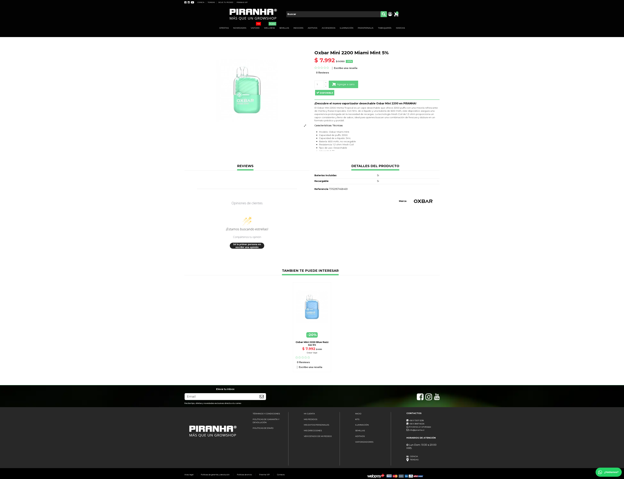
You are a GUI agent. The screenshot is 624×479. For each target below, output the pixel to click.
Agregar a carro (346, 84)
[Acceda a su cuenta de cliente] (390, 14)
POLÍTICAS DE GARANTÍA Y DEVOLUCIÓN (266, 421)
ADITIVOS (360, 436)
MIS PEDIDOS (310, 419)
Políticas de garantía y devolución (215, 474)
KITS (357, 419)
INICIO (358, 413)
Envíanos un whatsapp (420, 427)
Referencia (321, 189)
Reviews (245, 166)
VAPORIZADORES (364, 442)
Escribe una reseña (345, 68)
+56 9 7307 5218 (416, 420)
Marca (402, 201)
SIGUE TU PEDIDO (226, 2)
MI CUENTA (309, 413)
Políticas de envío (244, 474)
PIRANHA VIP (242, 2)
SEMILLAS (360, 430)
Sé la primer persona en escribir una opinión (247, 246)
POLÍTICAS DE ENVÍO (263, 428)
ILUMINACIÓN (362, 425)
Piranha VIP (264, 474)
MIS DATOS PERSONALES (316, 425)
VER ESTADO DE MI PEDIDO (318, 436)
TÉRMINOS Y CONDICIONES (266, 413)
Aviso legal (189, 474)
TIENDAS (211, 2)
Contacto (281, 474)
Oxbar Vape (312, 353)
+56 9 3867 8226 (416, 423)
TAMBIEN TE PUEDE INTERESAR (310, 271)
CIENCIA (201, 2)
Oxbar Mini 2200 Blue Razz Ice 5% (312, 343)
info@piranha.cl (416, 430)
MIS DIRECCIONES (313, 430)
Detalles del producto (375, 166)
